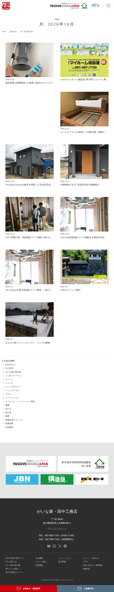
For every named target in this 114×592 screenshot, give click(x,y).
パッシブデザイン (13, 387)
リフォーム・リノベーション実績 (20, 401)
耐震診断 (9, 423)
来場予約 (86, 569)
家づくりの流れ (12, 569)
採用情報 (39, 565)
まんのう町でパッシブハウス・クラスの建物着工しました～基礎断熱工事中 (43, 343)
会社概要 (39, 558)
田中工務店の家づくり (15, 558)
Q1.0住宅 (9, 368)
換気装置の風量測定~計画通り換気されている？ (29, 83)
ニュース (9, 383)
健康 (7, 405)
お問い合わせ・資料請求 (93, 565)
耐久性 (8, 412)
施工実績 (62, 562)
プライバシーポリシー (57, 528)
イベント (9, 379)
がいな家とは (11, 562)
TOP (3, 32)
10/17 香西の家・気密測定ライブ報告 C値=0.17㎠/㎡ (31, 237)
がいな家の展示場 (13, 372)
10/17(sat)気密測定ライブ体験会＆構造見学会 (82, 237)
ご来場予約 (88, 588)
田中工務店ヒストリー (15, 572)
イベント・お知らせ (91, 558)
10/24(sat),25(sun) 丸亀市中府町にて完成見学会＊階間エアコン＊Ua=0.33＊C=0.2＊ (45, 184)
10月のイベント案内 (70, 290)
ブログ (8, 394)
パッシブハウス (12, 390)
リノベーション (12, 398)
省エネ (8, 409)
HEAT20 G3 (10, 365)
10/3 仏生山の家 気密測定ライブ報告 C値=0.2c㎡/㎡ (31, 290)
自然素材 (9, 427)
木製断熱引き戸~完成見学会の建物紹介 (79, 184)
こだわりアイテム (13, 375)
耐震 (7, 416)
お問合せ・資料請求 (31, 588)
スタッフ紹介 (41, 562)
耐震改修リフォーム (14, 420)
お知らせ (13, 32)
